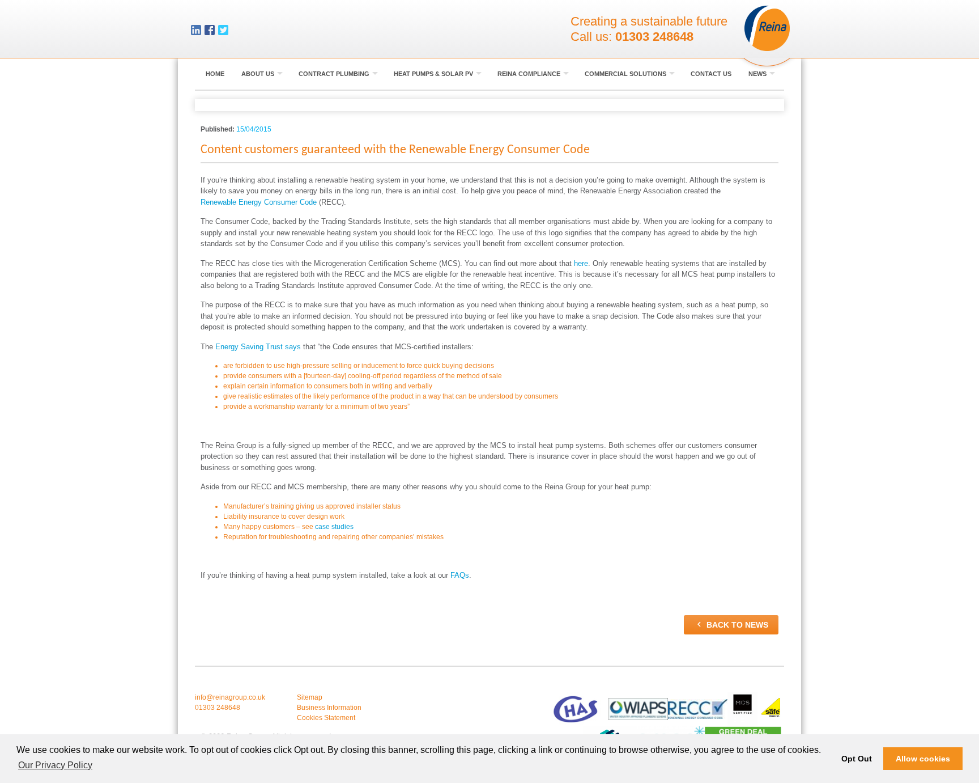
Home (215, 73)
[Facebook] (209, 31)
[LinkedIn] (196, 31)
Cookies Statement (326, 718)
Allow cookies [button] (923, 758)
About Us (258, 73)
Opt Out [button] (856, 758)
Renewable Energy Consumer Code (259, 202)
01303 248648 (654, 37)
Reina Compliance (529, 73)
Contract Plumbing (335, 73)
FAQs (459, 575)
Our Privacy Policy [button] (55, 765)
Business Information (329, 708)
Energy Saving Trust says (258, 346)
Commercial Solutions (626, 73)
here (581, 263)
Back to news (731, 624)
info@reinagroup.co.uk (230, 697)
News (758, 73)
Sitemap (309, 697)
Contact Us (711, 73)
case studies (334, 527)
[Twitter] (223, 31)
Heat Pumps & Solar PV (434, 73)
